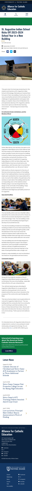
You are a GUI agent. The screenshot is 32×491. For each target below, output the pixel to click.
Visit (8, 483)
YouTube (5, 453)
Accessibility (10, 486)
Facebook (5, 448)
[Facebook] (7, 51)
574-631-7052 (8, 441)
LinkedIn (5, 455)
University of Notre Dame (16, 2)
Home (5, 15)
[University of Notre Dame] (16, 469)
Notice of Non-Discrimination (9, 445)
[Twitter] (11, 51)
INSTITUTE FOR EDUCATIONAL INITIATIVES (13, 427)
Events (8, 481)
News (8, 479)
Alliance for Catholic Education (16, 7)
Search (16, 15)
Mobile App (9, 477)
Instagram (6, 451)
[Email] (15, 51)
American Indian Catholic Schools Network (15, 48)
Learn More (9, 351)
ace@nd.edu (5, 443)
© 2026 (3, 458)
